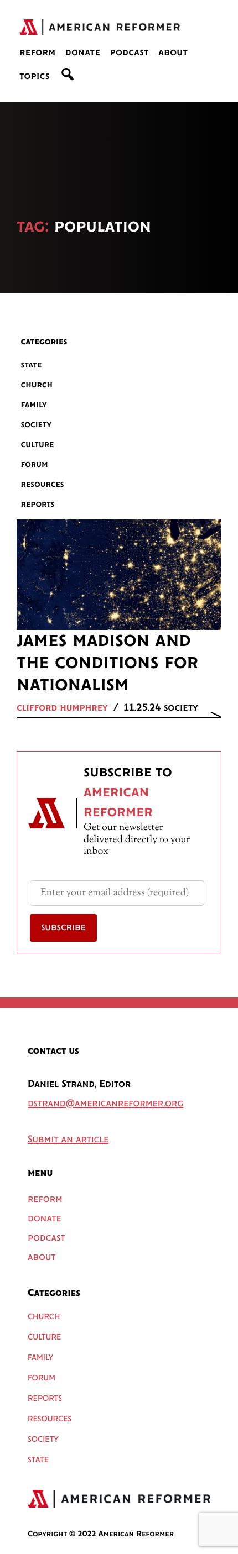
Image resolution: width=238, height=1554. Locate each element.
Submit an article (68, 1140)
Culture (37, 444)
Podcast (129, 53)
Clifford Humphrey (62, 708)
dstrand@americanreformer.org (105, 1104)
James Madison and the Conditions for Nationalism (107, 663)
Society (36, 424)
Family (34, 405)
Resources (42, 484)
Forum (34, 464)
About (173, 53)
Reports (38, 504)
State (31, 365)
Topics (34, 76)
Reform (37, 53)
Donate (82, 53)
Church (37, 385)
